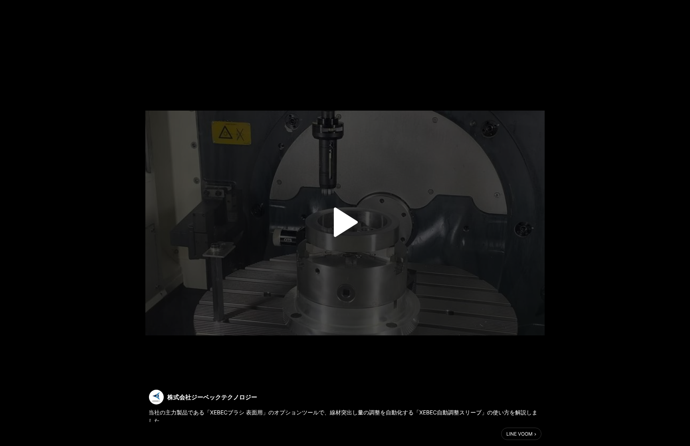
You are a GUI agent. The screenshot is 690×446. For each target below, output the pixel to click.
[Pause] (345, 222)
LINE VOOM (519, 434)
